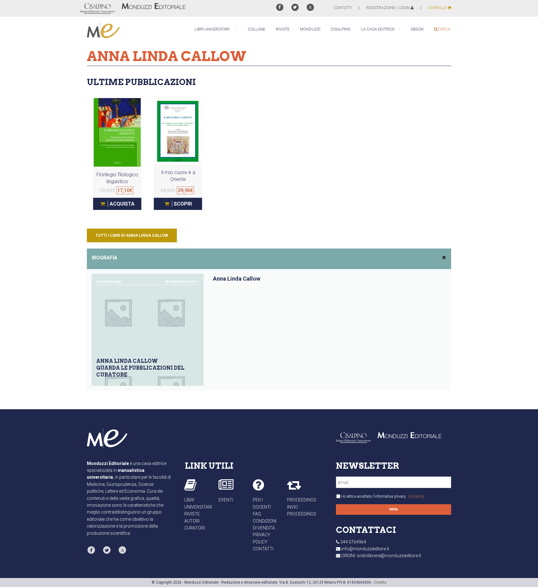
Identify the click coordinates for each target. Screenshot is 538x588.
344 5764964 (353, 541)
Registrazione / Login (388, 8)
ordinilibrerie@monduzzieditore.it (389, 555)
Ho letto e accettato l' (382, 496)
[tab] (269, 259)
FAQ (257, 513)
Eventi (226, 499)
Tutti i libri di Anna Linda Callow (132, 235)
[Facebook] (279, 7)
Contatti (263, 548)
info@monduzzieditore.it (365, 548)
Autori (192, 521)
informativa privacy (390, 496)
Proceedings (301, 499)
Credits (380, 582)
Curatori (194, 527)
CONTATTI (343, 8)
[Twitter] (295, 7)
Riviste (192, 513)
